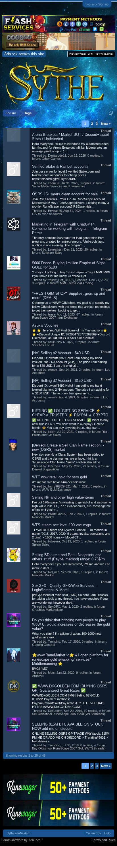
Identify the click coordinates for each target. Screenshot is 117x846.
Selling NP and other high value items (63, 497)
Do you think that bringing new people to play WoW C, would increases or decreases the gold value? (71, 624)
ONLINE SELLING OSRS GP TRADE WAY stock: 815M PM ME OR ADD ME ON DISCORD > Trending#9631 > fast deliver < (70, 737)
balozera (54, 541)
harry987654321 (59, 486)
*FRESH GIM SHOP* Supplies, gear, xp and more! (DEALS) (68, 295)
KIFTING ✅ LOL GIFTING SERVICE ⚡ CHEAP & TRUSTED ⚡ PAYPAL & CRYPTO (70, 413)
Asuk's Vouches (45, 325)
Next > (105, 123)
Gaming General (43, 644)
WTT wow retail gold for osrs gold (59, 477)
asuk (51, 342)
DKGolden (55, 710)
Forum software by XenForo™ (22, 840)
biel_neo (53, 572)
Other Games (51, 158)
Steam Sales (40, 544)
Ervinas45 (55, 210)
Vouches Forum (43, 345)
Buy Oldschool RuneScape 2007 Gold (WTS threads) (69, 748)
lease (51, 314)
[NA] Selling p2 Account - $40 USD (60, 353)
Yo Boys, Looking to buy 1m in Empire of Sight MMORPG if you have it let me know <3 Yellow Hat (71, 274)
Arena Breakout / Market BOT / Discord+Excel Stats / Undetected (70, 136)
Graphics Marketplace (47, 609)
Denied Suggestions (46, 469)
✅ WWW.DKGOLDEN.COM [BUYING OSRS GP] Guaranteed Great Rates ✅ (69, 688)
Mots (51, 672)
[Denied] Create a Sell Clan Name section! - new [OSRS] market (68, 447)
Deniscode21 (57, 155)
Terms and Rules (104, 840)
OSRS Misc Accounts (47, 214)
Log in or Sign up (96, 4)
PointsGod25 (57, 514)
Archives (38, 675)
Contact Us (93, 833)
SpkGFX (54, 606)
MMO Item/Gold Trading (76, 283)
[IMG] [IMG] (40, 668)
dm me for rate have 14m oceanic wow (58, 482)
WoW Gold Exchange (56, 489)
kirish (51, 431)
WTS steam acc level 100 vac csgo (61, 525)
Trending (54, 641)
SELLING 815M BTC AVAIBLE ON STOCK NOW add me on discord (67, 726)
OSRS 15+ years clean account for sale (65, 194)
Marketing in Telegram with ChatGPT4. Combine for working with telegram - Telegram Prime (69, 228)
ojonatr (52, 369)
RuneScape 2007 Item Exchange (55, 317)
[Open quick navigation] (111, 113)
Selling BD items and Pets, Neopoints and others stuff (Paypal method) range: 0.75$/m (68, 557)
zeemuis (54, 183)
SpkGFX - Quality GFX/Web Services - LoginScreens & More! (64, 587)
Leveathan (55, 249)
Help (107, 833)
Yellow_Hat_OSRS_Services (67, 280)
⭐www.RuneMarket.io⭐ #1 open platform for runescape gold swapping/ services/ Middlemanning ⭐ (70, 659)
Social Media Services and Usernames (58, 186)
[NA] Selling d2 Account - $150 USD (61, 380)
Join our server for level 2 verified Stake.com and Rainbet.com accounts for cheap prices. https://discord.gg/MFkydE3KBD (66, 175)
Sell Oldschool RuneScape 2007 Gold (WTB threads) (68, 714)
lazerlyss (54, 466)
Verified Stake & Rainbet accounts (60, 166)
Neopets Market (43, 517)
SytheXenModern (18, 833)
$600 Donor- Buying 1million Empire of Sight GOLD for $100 (68, 265)
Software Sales (52, 252)
